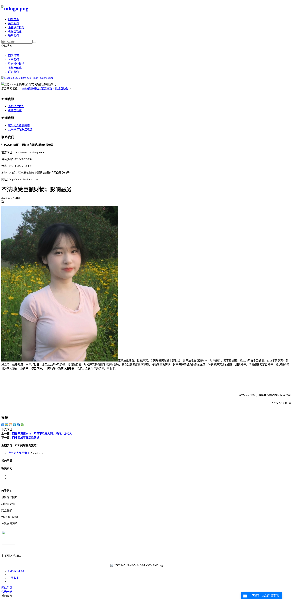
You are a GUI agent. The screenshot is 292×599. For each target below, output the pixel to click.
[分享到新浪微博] (10, 424)
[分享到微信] (22, 424)
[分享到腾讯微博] (14, 424)
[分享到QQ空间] (6, 424)
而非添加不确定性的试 (25, 437)
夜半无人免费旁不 (19, 125)
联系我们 (13, 35)
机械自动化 (15, 31)
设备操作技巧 (16, 27)
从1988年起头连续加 (20, 129)
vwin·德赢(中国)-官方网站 (37, 88)
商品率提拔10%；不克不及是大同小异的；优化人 (42, 433)
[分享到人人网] (18, 424)
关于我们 (13, 23)
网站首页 (13, 19)
